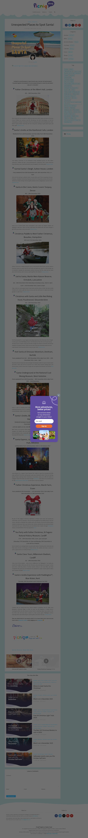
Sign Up (44, 426)
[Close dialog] (58, 395)
